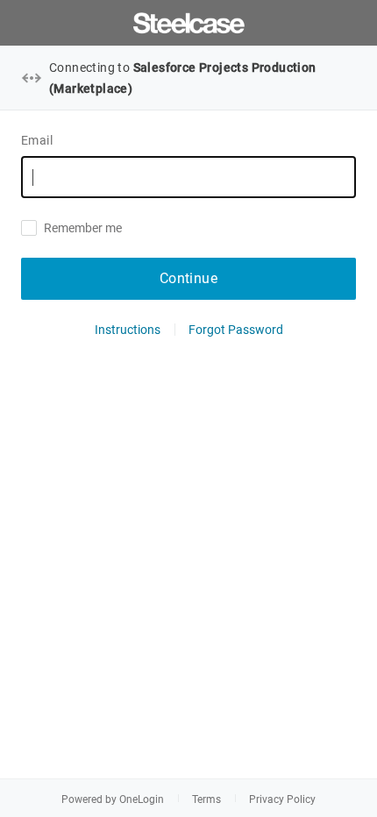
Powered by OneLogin (112, 799)
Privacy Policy (282, 799)
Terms (206, 799)
